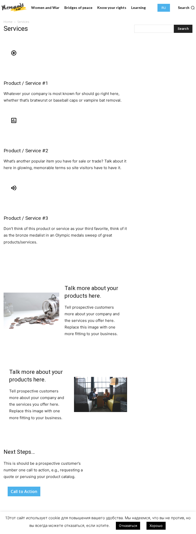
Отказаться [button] (128, 526)
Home (8, 22)
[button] (186, 7)
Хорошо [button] (156, 526)
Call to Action (24, 491)
